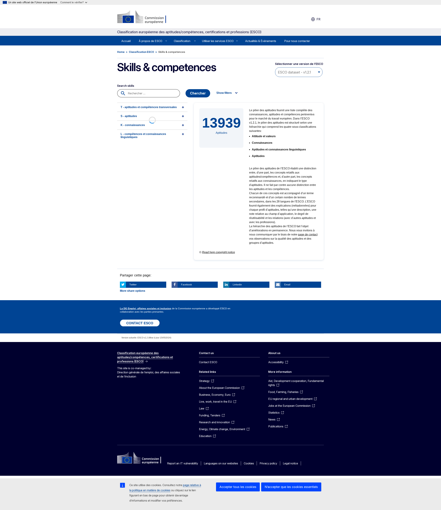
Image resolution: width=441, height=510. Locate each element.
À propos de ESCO (150, 41)
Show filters (224, 92)
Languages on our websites (221, 463)
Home (121, 51)
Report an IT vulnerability (182, 463)
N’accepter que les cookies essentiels (291, 487)
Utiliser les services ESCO (218, 41)
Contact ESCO (208, 362)
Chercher (198, 93)
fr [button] (318, 19)
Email (287, 284)
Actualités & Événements (260, 41)
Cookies (249, 463)
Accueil (126, 41)
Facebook (186, 284)
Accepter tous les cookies (237, 487)
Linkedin (237, 284)
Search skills (125, 85)
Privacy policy (268, 463)
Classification (182, 41)
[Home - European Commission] (145, 17)
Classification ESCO (141, 51)
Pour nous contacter (297, 41)
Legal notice (290, 463)
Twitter (133, 284)
